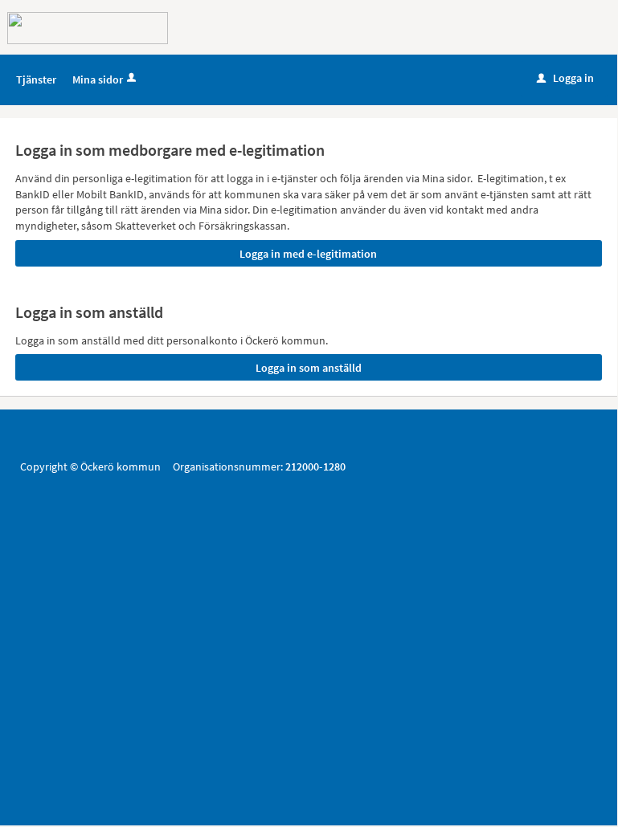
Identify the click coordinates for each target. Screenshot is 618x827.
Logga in (565, 78)
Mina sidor (97, 79)
